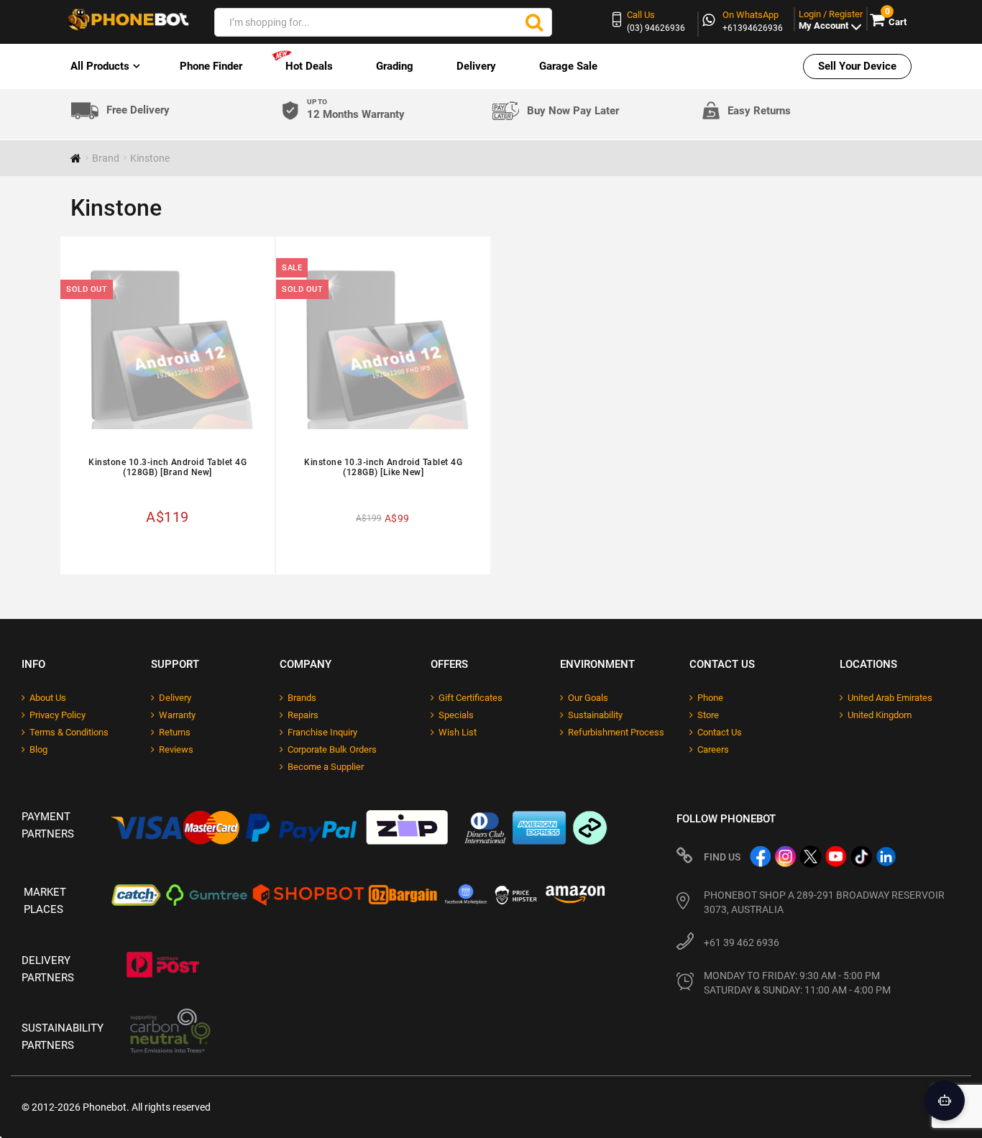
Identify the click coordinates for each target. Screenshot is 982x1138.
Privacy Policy (57, 715)
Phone (710, 697)
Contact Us (719, 732)
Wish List (458, 732)
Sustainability (595, 715)
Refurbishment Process (616, 732)
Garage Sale (568, 66)
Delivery (476, 66)
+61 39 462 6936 (741, 942)
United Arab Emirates (890, 697)
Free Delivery (138, 110)
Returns (175, 732)
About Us (47, 697)
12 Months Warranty (356, 109)
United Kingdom (880, 715)
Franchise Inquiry (322, 732)
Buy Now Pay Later (573, 110)
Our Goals (588, 697)
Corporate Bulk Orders (332, 749)
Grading (394, 66)
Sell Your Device (857, 66)
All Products (99, 66)
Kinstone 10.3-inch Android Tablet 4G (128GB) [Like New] (383, 467)
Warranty (177, 715)
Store (708, 715)
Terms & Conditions (69, 732)
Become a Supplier (326, 766)
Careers (713, 749)
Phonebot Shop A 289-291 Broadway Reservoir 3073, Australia (824, 902)
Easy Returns (759, 110)
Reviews (176, 749)
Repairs (303, 715)
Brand (105, 158)
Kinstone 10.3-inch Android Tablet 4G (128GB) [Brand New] (167, 467)
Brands (302, 697)
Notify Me (172, 550)
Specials (456, 715)
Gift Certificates (471, 697)
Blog (38, 749)
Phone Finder (211, 66)
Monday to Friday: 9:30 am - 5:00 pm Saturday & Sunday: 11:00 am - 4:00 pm (797, 983)
